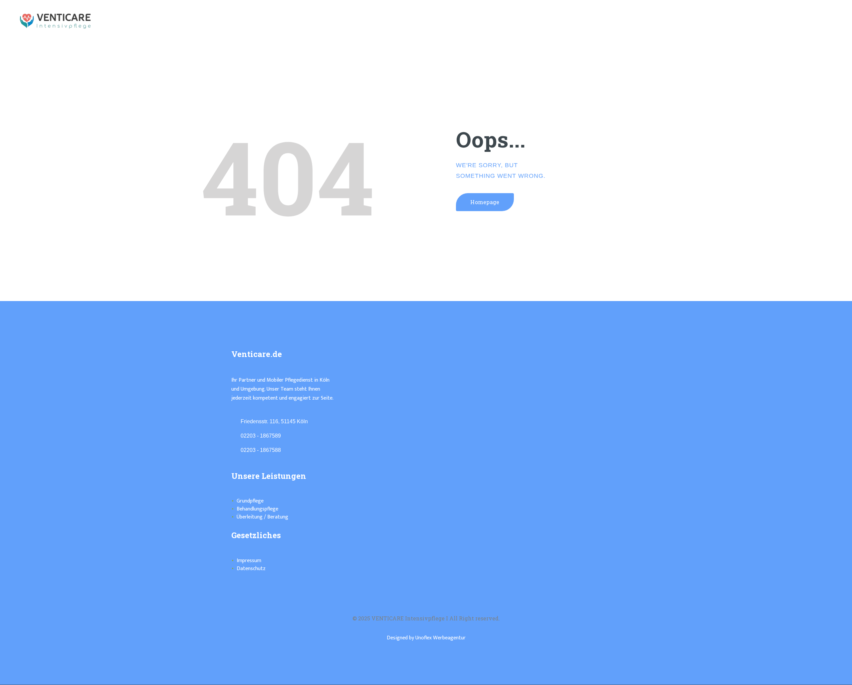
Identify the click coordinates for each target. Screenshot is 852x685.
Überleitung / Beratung (262, 517)
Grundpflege (250, 501)
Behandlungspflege (257, 509)
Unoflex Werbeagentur (440, 637)
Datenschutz (251, 568)
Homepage (485, 201)
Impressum (249, 560)
